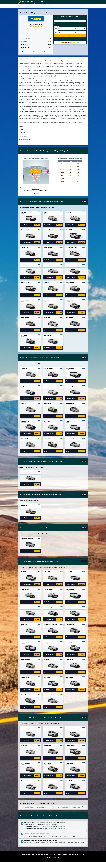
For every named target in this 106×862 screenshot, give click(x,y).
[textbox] (70, 21)
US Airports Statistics (30, 854)
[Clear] (85, 21)
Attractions (64, 5)
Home (23, 854)
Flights (41, 5)
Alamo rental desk (27, 842)
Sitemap (82, 854)
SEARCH (84, 201)
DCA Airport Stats (80, 5)
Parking (57, 5)
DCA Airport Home (23, 5)
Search (70, 35)
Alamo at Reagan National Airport (30, 834)
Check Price (37, 224)
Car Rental (32, 5)
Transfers (49, 5)
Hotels (71, 5)
